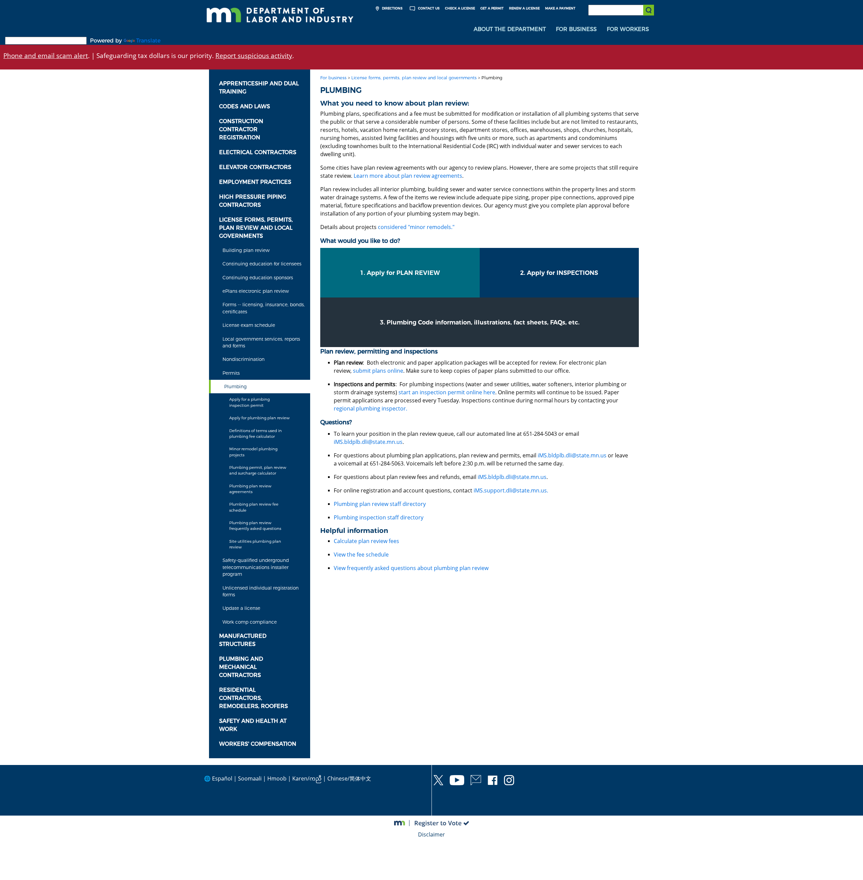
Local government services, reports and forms (261, 342)
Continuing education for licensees (261, 263)
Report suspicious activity (253, 55)
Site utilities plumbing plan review (255, 544)
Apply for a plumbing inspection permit (249, 402)
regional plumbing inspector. (370, 408)
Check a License (460, 8)
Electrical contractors (257, 152)
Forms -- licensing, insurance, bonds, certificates (263, 308)
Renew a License (524, 8)
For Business (576, 29)
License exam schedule (248, 325)
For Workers (628, 29)
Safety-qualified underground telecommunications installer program (255, 567)
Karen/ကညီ (307, 778)
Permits (231, 373)
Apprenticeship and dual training (259, 87)
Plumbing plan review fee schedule (253, 507)
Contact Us (428, 8)
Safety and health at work (253, 725)
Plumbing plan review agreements (250, 489)
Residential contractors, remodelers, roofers (253, 698)
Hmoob (277, 778)
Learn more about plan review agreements (408, 175)
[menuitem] (510, 29)
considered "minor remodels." (416, 227)
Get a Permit (492, 8)
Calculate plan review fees (366, 541)
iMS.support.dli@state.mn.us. (511, 490)
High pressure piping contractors (252, 201)
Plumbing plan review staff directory (380, 504)
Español (222, 778)
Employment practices (255, 182)
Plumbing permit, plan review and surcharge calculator (257, 470)
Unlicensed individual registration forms (260, 591)
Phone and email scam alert (45, 55)
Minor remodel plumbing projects (253, 452)
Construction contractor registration (241, 129)
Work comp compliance (249, 622)
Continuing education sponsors (257, 277)
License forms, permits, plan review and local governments (256, 228)
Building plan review (246, 250)
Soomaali (250, 778)
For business (333, 77)
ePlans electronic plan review (255, 291)
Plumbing (235, 386)
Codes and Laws (244, 106)
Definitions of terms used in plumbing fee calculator (255, 433)
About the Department (510, 29)
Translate (148, 40)
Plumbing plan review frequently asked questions (255, 525)
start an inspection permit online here (446, 392)
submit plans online (378, 370)
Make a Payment (560, 8)
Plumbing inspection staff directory (378, 517)
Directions (392, 8)
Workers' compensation (257, 744)
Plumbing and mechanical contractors (241, 667)
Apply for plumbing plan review (259, 418)
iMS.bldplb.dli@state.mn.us (368, 442)
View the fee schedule (361, 554)
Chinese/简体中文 (349, 778)
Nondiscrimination (243, 359)
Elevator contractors (255, 167)
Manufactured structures (242, 640)
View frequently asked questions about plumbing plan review (411, 568)
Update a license (241, 608)
